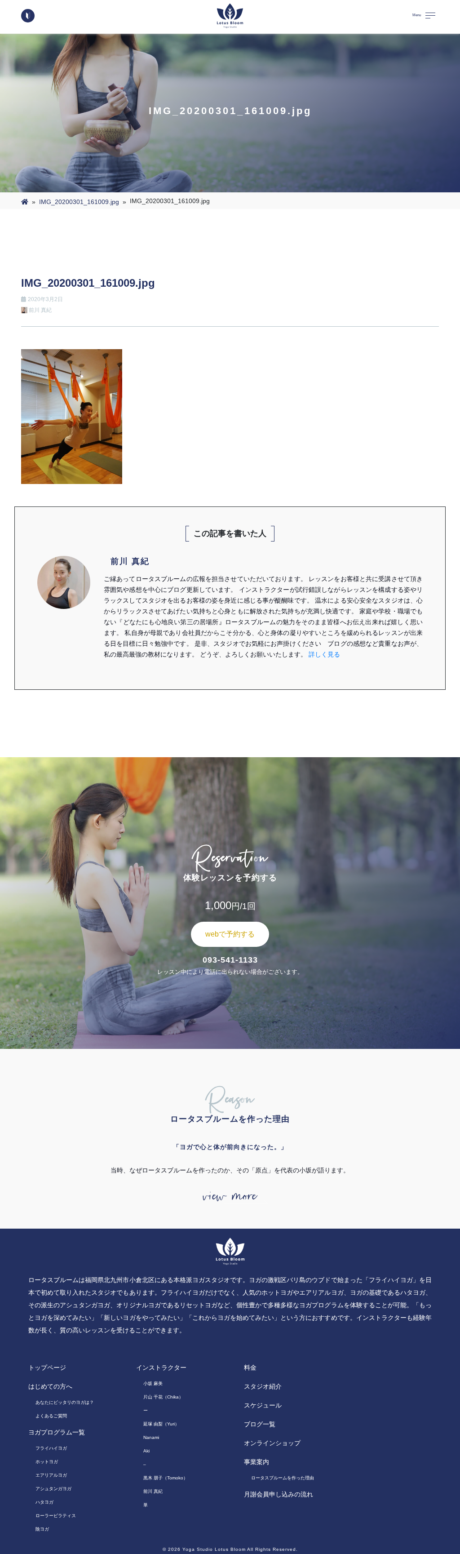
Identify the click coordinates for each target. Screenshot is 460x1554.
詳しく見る (324, 654)
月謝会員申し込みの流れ (278, 1494)
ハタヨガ (44, 1502)
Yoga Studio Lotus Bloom (214, 1549)
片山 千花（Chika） (163, 1396)
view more (230, 1196)
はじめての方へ (50, 1386)
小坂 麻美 (153, 1383)
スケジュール (263, 1405)
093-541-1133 (230, 959)
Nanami (151, 1437)
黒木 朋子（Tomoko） (165, 1477)
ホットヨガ (46, 1461)
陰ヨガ (42, 1529)
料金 (250, 1367)
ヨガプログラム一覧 (56, 1432)
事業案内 (256, 1461)
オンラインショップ (272, 1443)
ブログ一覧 (259, 1424)
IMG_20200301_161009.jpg (79, 201)
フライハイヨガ (51, 1448)
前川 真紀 (153, 1491)
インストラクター (161, 1367)
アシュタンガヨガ (53, 1488)
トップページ (47, 1367)
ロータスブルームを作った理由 (282, 1477)
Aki (146, 1450)
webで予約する (230, 934)
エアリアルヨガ (51, 1475)
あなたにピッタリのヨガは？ (64, 1402)
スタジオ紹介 (263, 1386)
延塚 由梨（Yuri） (161, 1423)
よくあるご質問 (51, 1415)
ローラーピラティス (55, 1515)
